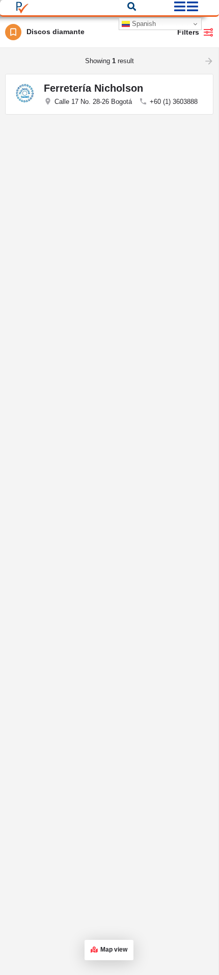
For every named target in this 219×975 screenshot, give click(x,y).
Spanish (143, 24)
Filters (188, 32)
